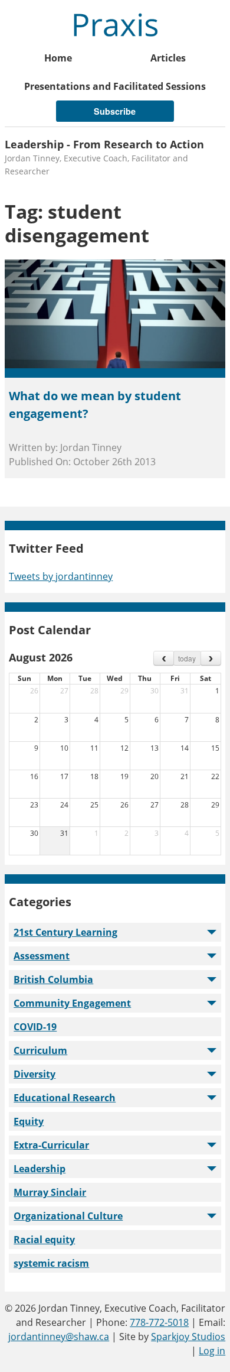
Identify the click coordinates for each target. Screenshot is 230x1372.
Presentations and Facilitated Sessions (115, 86)
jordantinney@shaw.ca (58, 1336)
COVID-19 (35, 1026)
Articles (168, 57)
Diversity (34, 1074)
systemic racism (51, 1263)
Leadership (39, 1168)
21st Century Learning (65, 932)
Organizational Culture (68, 1215)
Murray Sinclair (50, 1192)
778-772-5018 (159, 1322)
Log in (212, 1350)
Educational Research (65, 1097)
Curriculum (40, 1050)
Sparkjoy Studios (188, 1336)
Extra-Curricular (51, 1145)
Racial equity (44, 1239)
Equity (29, 1121)
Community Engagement (72, 1003)
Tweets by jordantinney (61, 576)
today (187, 658)
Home (58, 57)
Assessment (42, 955)
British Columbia (53, 979)
